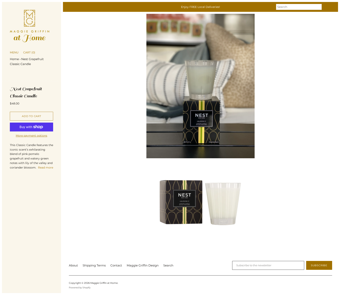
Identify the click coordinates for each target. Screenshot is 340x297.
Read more (45, 167)
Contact (116, 265)
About (73, 265)
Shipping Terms (94, 265)
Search (168, 265)
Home (14, 59)
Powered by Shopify (80, 287)
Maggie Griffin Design (143, 265)
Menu (14, 52)
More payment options (31, 135)
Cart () (29, 52)
